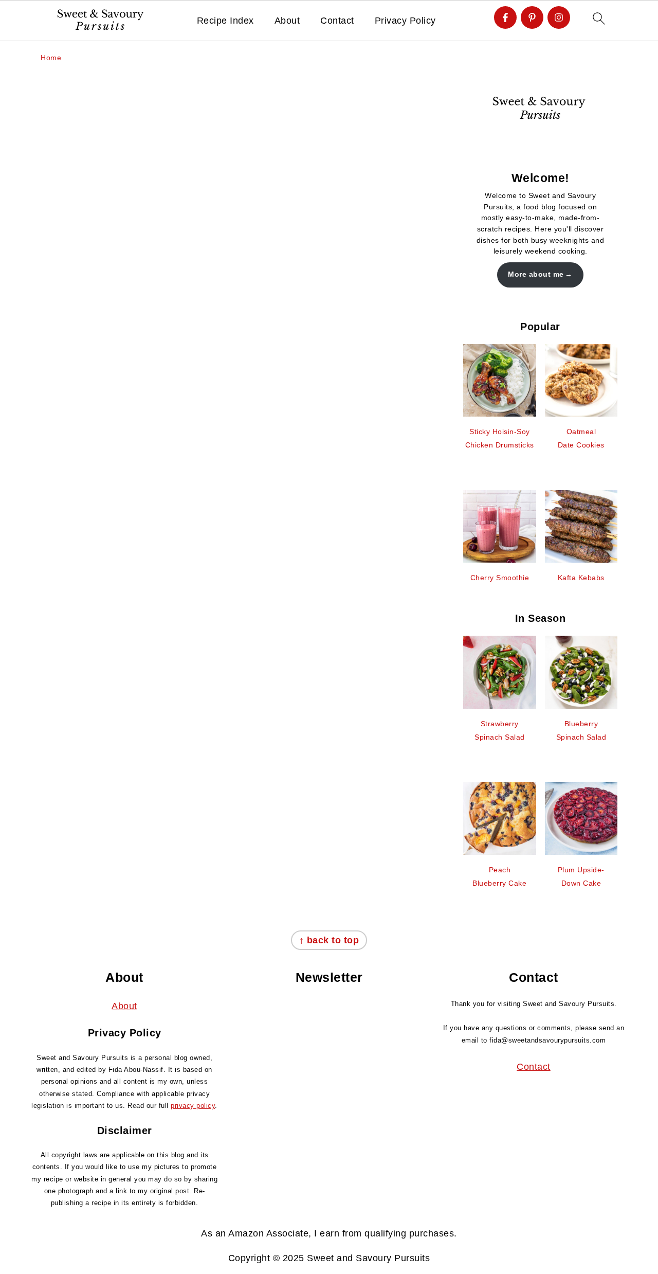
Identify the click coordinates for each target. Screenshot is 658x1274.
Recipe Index (225, 20)
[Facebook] (505, 17)
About (287, 20)
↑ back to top (329, 940)
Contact (337, 20)
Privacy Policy (405, 20)
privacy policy (193, 1105)
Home (51, 57)
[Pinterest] (532, 17)
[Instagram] (558, 17)
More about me (536, 274)
